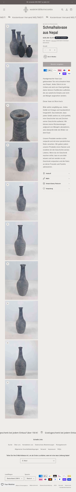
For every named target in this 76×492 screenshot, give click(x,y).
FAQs (59, 449)
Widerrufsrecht (34, 485)
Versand (53, 40)
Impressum (52, 449)
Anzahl (45, 46)
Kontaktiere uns (27, 445)
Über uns (17, 445)
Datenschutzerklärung (46, 485)
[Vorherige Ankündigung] (4, 2)
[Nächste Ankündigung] (72, 2)
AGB (55, 485)
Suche (10, 445)
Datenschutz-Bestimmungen (44, 445)
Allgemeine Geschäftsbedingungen (27, 449)
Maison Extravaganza (22, 485)
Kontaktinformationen (65, 487)
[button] (4, 9)
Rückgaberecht (61, 445)
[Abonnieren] (53, 460)
